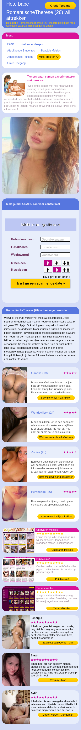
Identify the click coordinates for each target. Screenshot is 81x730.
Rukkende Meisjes (32, 44)
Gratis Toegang (60, 5)
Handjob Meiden (50, 50)
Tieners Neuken (62, 608)
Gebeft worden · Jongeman (58, 714)
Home (10, 43)
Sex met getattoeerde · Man (58, 642)
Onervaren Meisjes (62, 549)
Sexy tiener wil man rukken (56, 397)
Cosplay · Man (58, 680)
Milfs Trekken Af (49, 56)
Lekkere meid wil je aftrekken (56, 516)
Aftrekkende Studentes (21, 50)
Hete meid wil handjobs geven (56, 476)
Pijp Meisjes (62, 579)
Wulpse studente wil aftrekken (56, 437)
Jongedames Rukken (20, 56)
